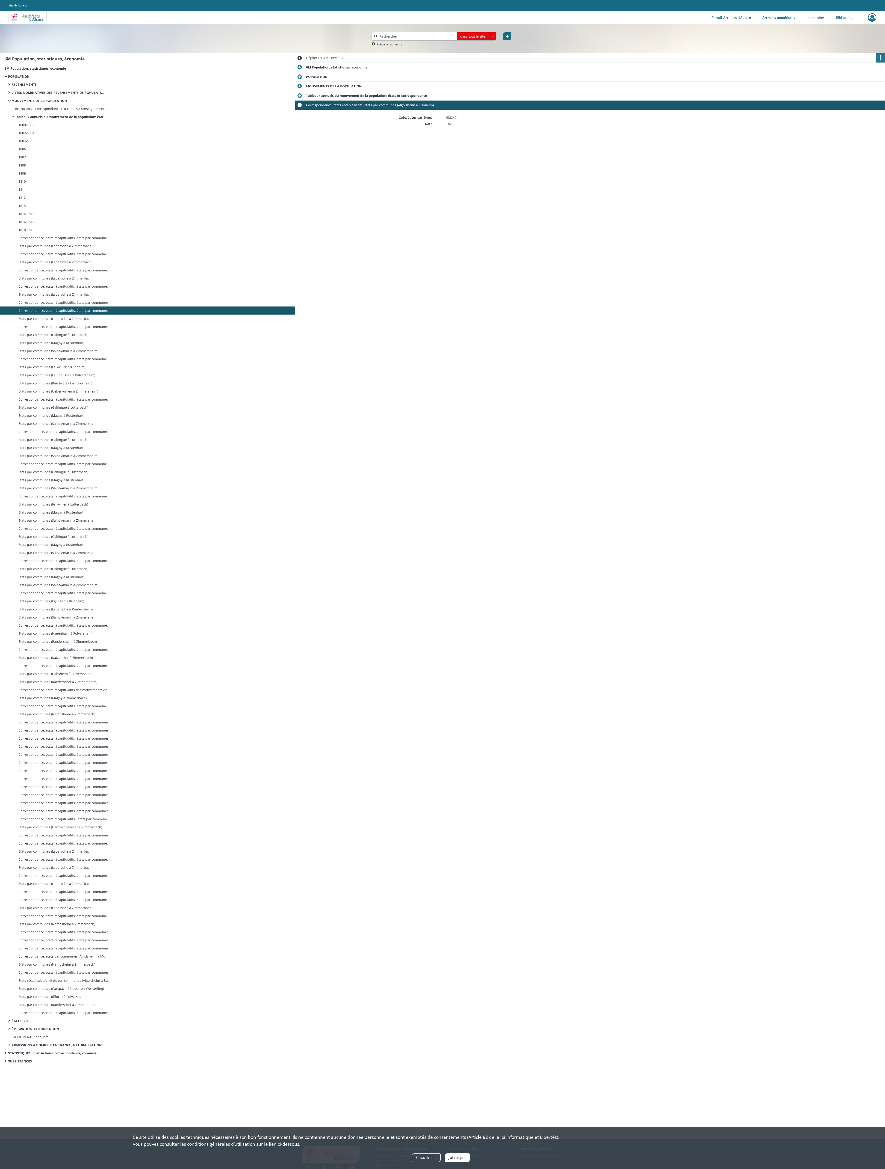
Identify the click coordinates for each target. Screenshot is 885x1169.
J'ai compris (457, 1157)
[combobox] (476, 36)
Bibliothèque (846, 17)
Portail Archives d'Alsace (731, 17)
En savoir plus (426, 1157)
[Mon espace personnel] (872, 17)
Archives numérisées (778, 17)
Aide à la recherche (389, 44)
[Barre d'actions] (880, 57)
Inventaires (816, 17)
